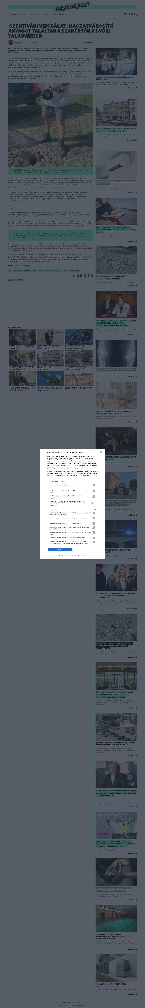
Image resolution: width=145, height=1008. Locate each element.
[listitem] (72, 481)
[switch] (93, 485)
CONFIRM (60, 550)
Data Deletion (63, 555)
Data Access (72, 555)
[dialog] (72, 504)
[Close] (101, 452)
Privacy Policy (82, 555)
